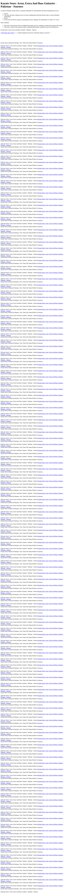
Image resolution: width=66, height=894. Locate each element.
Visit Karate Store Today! (8, 33)
